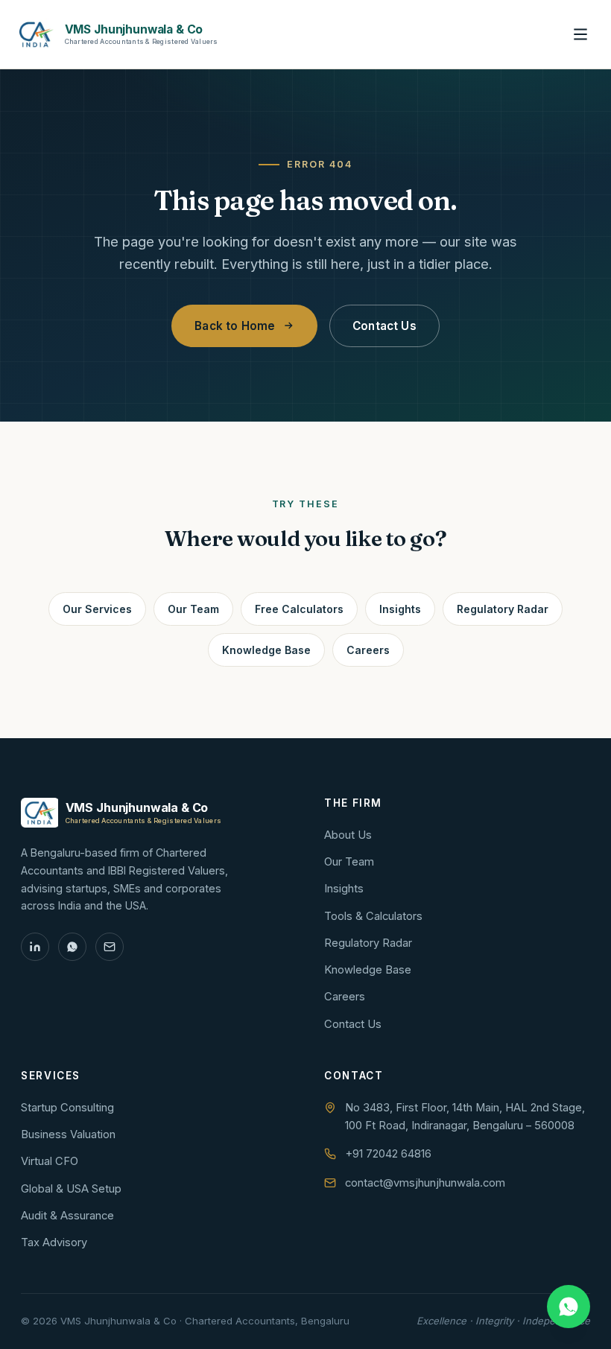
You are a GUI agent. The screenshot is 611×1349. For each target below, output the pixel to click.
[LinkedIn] (35, 947)
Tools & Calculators (373, 916)
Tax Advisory (305, 34)
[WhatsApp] (72, 947)
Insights (400, 609)
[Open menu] (580, 34)
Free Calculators (299, 609)
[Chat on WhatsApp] (568, 1306)
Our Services (97, 609)
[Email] (109, 947)
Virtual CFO (49, 1161)
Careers (368, 650)
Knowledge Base (266, 650)
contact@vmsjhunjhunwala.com (425, 1183)
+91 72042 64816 (388, 1154)
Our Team (193, 609)
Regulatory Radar (502, 609)
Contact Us (384, 326)
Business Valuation (68, 1134)
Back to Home (234, 326)
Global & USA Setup (71, 1189)
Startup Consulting (67, 1107)
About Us (348, 835)
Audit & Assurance (67, 1215)
